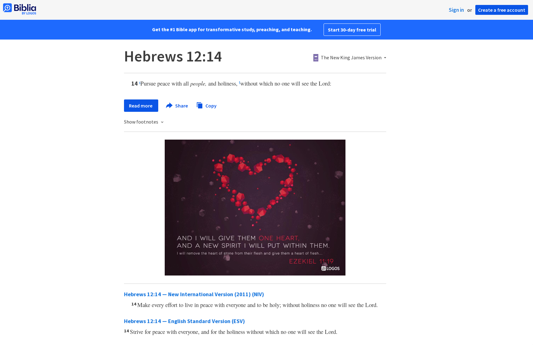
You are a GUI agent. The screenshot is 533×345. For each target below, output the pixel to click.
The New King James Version (351, 58)
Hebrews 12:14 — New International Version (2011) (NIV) (194, 294)
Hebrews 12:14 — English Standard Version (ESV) (184, 321)
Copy (211, 105)
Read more (141, 106)
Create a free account (501, 10)
